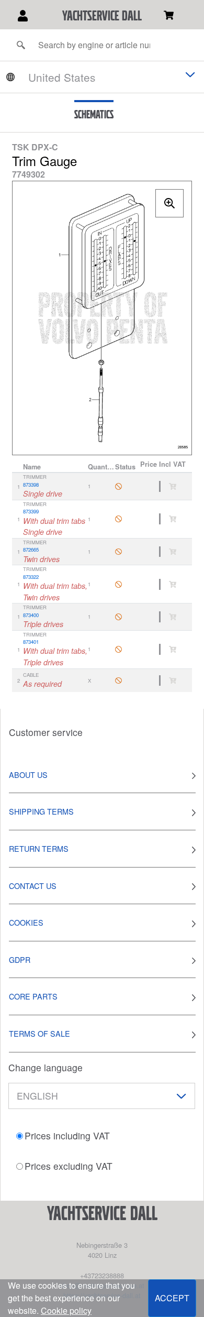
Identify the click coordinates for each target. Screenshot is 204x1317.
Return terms (39, 848)
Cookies (26, 922)
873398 (31, 484)
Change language (45, 1067)
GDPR (19, 959)
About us (28, 774)
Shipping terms (41, 811)
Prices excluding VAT (68, 1165)
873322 (31, 576)
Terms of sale (39, 1033)
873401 (31, 641)
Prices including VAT (67, 1135)
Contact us (32, 885)
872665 (31, 549)
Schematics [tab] (94, 114)
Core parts (33, 996)
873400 (31, 615)
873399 (31, 511)
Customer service (46, 732)
